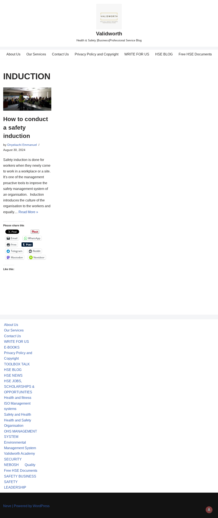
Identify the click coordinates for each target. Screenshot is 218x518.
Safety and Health (17, 414)
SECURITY (13, 459)
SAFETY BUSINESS (20, 476)
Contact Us (60, 54)
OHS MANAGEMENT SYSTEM (20, 434)
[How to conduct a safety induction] (27, 99)
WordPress (41, 506)
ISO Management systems (17, 406)
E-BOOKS (12, 347)
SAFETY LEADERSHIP (15, 484)
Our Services (36, 54)
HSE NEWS (13, 375)
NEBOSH (11, 465)
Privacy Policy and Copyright (96, 54)
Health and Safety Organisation (17, 423)
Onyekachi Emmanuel (22, 144)
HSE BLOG (164, 54)
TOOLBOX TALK (17, 364)
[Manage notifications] (209, 509)
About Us (13, 54)
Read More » (28, 212)
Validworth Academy (19, 453)
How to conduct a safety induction (25, 127)
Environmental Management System (20, 445)
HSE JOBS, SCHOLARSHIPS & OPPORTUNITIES (19, 386)
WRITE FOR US (136, 54)
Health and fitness (17, 397)
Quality (30, 465)
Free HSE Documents (195, 54)
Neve (7, 506)
